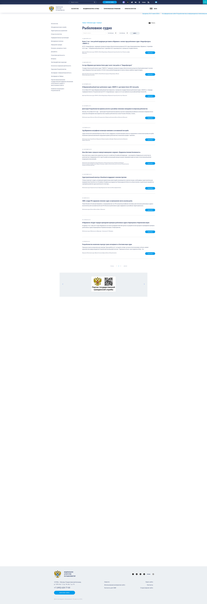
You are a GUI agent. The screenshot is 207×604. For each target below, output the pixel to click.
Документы (54, 51)
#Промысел (84, 53)
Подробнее (150, 52)
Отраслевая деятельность (58, 55)
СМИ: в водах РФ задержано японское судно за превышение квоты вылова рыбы (107, 201)
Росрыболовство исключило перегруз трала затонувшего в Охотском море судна (107, 244)
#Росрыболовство (113, 252)
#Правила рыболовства (109, 117)
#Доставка (84, 73)
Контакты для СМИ (110, 588)
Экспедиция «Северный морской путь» (61, 72)
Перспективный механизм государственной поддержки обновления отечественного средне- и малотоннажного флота (62, 82)
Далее (125, 266)
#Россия (96, 117)
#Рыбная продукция (105, 73)
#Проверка (111, 231)
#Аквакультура (85, 165)
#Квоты (98, 209)
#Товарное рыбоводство (119, 162)
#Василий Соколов (98, 252)
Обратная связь (110, 2)
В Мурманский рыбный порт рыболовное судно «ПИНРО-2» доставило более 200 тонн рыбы (110, 87)
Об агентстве (75, 8)
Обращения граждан (56, 44)
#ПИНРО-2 (97, 73)
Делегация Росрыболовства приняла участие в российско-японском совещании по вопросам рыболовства (114, 109)
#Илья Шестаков (91, 165)
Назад (112, 266)
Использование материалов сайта (114, 585)
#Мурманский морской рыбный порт (115, 95)
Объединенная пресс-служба (91, 8)
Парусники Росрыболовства (58, 69)
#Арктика (109, 187)
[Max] (124, 2)
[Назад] (62, 284)
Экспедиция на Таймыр (57, 76)
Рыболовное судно (91, 22)
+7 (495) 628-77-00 (62, 588)
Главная (84, 22)
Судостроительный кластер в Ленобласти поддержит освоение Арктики (104, 177)
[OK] (139, 2)
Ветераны (53, 58)
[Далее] (144, 284)
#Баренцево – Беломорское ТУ (103, 231)
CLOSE (204, 2)
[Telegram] (132, 2)
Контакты (150, 585)
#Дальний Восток (105, 252)
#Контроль (92, 117)
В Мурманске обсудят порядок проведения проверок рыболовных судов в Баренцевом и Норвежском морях (115, 222)
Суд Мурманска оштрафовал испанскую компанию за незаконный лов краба (105, 130)
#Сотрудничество (101, 117)
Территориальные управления (112, 8)
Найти (134, 33)
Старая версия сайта (146, 588)
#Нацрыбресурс (113, 73)
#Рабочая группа (93, 231)
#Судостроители (104, 187)
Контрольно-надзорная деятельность (61, 65)
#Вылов (117, 73)
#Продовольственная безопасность (97, 162)
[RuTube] (144, 2)
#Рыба (100, 73)
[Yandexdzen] (128, 2)
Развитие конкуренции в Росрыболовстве (57, 89)
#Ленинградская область (116, 187)
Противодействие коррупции (58, 62)
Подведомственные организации (60, 37)
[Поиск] (95, 2)
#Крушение (84, 252)
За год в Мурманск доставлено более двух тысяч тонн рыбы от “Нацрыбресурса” (107, 65)
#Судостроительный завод (95, 187)
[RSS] (148, 2)
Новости (106, 582)
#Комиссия (120, 117)
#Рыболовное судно (90, 73)
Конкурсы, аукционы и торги (58, 48)
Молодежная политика (57, 41)
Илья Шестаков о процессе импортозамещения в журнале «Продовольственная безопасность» (111, 152)
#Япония (116, 117)
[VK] (135, 2)
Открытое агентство (130, 8)
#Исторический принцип (109, 162)
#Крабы (83, 140)
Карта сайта (149, 582)
